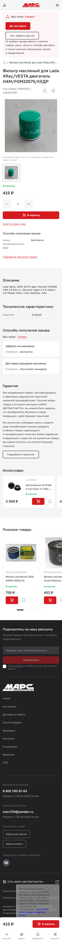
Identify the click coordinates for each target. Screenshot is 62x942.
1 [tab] (20, 609)
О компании (10, 746)
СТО (5, 762)
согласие (17, 666)
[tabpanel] (21, 570)
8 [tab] (39, 609)
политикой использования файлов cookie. (34, 912)
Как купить (9, 706)
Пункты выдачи (12, 722)
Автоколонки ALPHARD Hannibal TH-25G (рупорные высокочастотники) (39, 487)
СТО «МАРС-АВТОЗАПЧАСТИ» (25, 881)
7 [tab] (37, 609)
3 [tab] (27, 609)
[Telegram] (35, 95)
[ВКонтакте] (41, 95)
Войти (22, 938)
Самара (22, 336)
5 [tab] (32, 609)
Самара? (30, 16)
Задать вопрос (14, 843)
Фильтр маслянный (16, 572)
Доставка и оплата (14, 714)
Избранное (37, 938)
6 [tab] (35, 609)
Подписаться (31, 659)
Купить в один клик (14, 223)
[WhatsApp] (52, 95)
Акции (7, 698)
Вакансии (8, 754)
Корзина (55, 938)
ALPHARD (31, 480)
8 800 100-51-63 (15, 791)
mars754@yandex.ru (18, 812)
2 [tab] (25, 609)
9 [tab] (42, 609)
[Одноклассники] (46, 95)
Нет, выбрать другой (22, 35)
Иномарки (9, 730)
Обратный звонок (16, 834)
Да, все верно (18, 25)
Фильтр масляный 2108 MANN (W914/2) (20, 578)
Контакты (8, 738)
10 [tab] (44, 609)
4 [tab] (30, 609)
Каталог (7, 938)
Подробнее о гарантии (20, 454)
